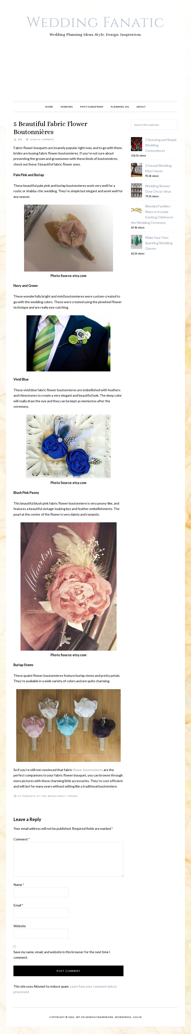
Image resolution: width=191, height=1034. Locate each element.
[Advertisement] (95, 73)
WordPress (123, 1017)
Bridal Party (57, 796)
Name (18, 885)
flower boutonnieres (88, 770)
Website (19, 926)
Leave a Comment (42, 139)
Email (18, 905)
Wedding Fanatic (95, 22)
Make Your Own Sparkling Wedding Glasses (159, 243)
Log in (137, 1017)
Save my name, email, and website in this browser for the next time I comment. (61, 954)
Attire (41, 796)
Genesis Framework (99, 1017)
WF (78, 1017)
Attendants (27, 796)
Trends (72, 796)
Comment (21, 839)
